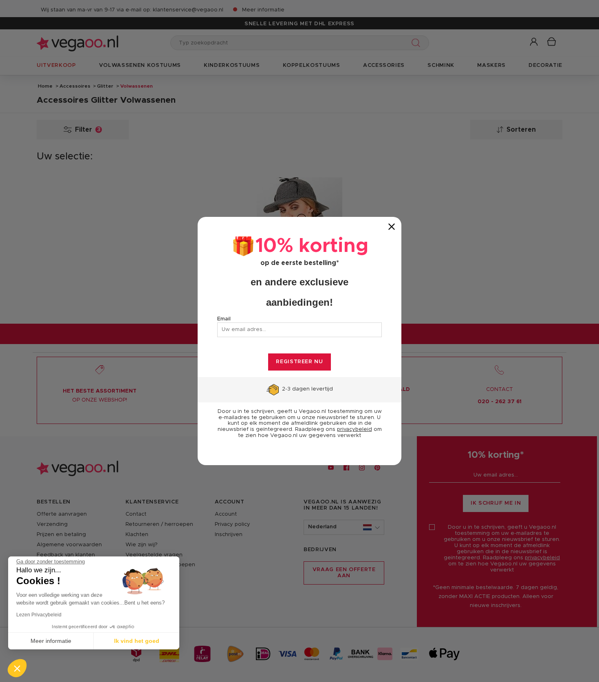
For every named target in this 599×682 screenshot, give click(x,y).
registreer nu (299, 361)
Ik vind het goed (136, 641)
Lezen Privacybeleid (39, 615)
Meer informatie (51, 641)
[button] (17, 668)
